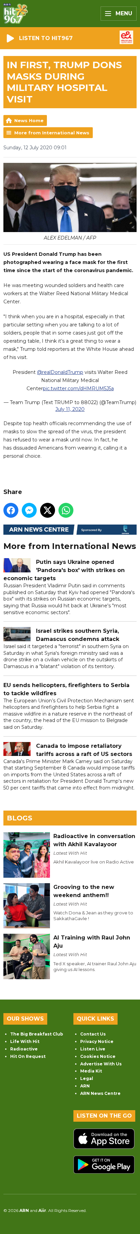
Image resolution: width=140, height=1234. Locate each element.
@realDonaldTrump (60, 372)
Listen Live (92, 1048)
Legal (86, 1078)
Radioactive (24, 1048)
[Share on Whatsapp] (65, 510)
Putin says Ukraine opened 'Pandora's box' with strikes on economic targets (64, 570)
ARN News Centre (100, 1093)
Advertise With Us (101, 1063)
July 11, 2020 (70, 409)
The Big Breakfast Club (36, 1034)
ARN (85, 1085)
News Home (28, 120)
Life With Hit (24, 1041)
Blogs (19, 818)
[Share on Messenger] (29, 510)
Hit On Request (28, 1056)
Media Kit (91, 1071)
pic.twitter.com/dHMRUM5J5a (78, 388)
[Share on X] (47, 510)
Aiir (42, 1210)
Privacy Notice (96, 1041)
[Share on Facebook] (10, 510)
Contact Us (93, 1034)
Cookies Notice (98, 1056)
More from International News (51, 132)
